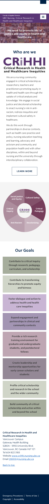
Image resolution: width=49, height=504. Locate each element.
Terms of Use (31, 496)
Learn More (24, 171)
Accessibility (19, 499)
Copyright (7, 499)
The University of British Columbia (18, 5)
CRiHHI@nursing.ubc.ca (21, 459)
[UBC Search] (43, 3)
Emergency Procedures (13, 496)
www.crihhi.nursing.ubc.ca (26, 455)
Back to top (9, 465)
